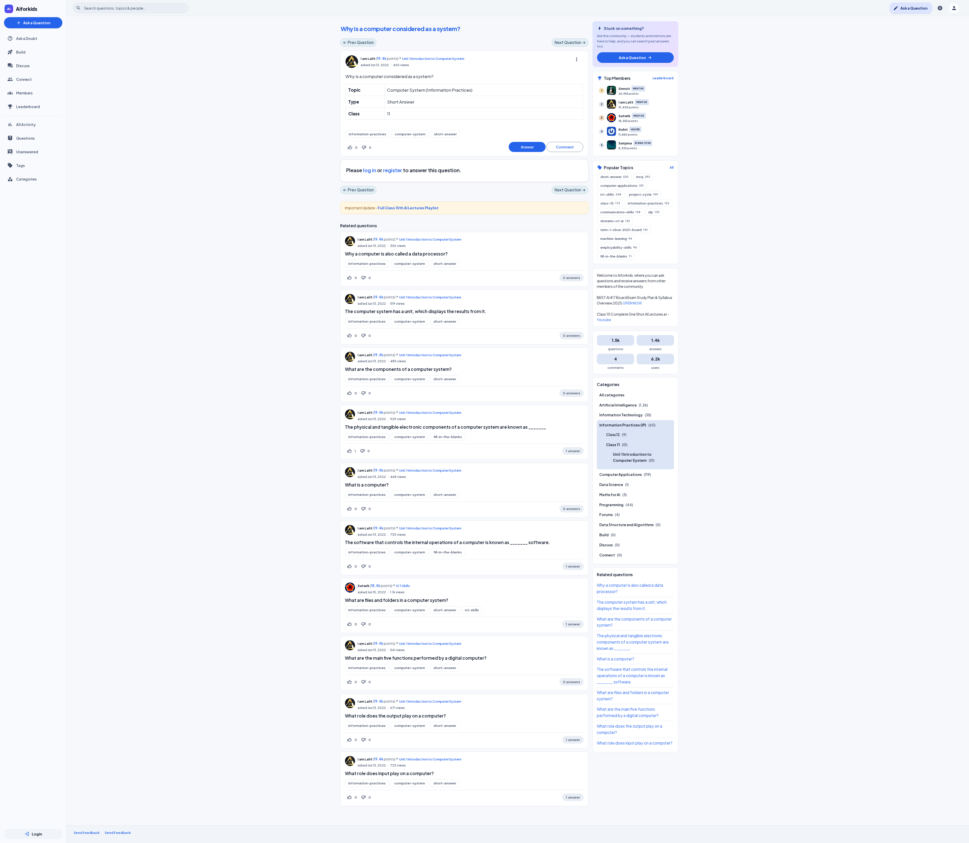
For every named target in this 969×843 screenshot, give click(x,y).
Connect (24, 79)
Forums (606, 514)
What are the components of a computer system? (398, 369)
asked (365, 65)
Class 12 (613, 434)
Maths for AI (609, 494)
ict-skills (472, 610)
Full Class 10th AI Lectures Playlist (408, 208)
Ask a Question (33, 22)
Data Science (611, 484)
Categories (26, 179)
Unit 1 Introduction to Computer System (433, 59)
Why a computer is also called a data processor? (396, 254)
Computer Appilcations (620, 474)
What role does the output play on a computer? (395, 716)
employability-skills (618, 247)
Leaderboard (28, 106)
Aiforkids (26, 9)
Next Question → (570, 42)
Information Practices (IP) (622, 425)
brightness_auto (940, 8)
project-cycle (643, 194)
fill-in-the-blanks (448, 437)
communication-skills (620, 212)
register (392, 170)
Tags (20, 165)
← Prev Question (358, 42)
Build (20, 52)
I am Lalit (365, 239)
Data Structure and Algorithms (626, 524)
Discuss (23, 65)
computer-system (410, 134)
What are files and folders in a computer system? (396, 600)
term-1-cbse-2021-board (624, 229)
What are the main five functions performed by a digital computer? (416, 658)
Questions (25, 138)
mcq (643, 176)
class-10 (610, 203)
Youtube (604, 319)
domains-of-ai (615, 221)
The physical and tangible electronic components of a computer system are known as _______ (445, 427)
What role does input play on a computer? (389, 773)
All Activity (26, 124)
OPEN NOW (632, 302)
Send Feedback (118, 833)
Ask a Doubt (26, 38)
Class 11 (613, 444)
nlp (653, 212)
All (672, 167)
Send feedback (87, 833)
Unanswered (27, 151)
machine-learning (616, 238)
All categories (611, 394)
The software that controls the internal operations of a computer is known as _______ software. (447, 542)
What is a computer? (367, 485)
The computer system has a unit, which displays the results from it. (415, 311)
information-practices (367, 134)
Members (24, 93)
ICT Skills (403, 586)
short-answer (445, 134)
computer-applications (622, 185)
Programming (611, 504)
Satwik (363, 586)
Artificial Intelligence (618, 404)
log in (369, 170)
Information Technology (621, 415)
